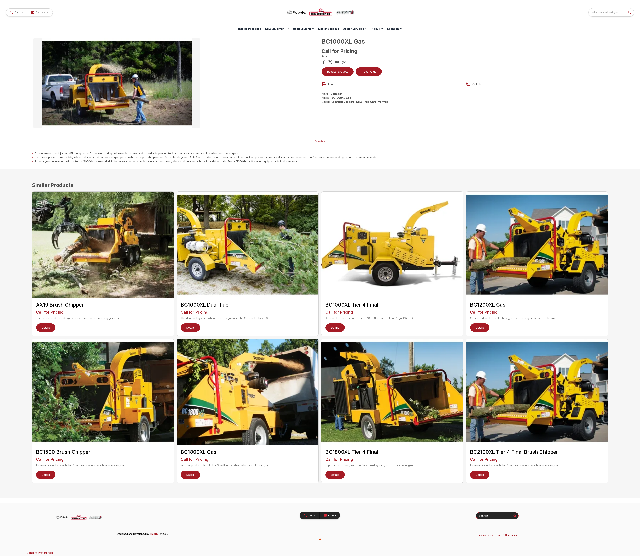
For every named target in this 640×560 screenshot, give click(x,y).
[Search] (515, 515)
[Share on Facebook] (324, 62)
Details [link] (46, 327)
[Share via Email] (337, 62)
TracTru (154, 533)
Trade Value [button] (368, 71)
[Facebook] (320, 539)
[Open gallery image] (116, 83)
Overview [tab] (320, 141)
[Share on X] (330, 62)
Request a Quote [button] (337, 71)
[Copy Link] (344, 62)
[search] (630, 12)
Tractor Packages (249, 28)
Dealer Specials (328, 28)
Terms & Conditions (506, 535)
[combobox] (611, 12)
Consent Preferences (40, 552)
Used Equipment (303, 28)
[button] (16, 12)
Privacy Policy (485, 535)
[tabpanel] (175, 83)
